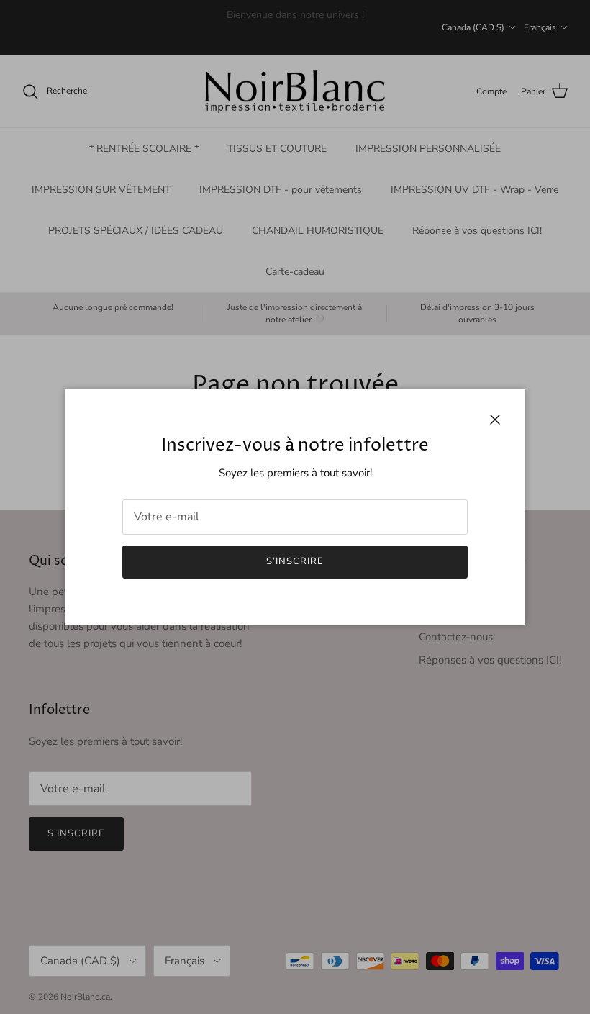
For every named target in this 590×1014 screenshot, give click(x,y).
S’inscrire (295, 561)
